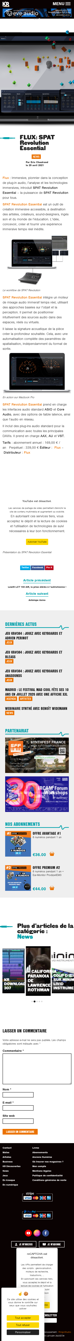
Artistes (25, 699)
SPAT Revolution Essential (22, 204)
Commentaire (13, 1051)
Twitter (25, 567)
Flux (6, 178)
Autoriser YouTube (37, 541)
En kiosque (9, 1180)
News (36, 157)
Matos (6, 1152)
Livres (35, 1147)
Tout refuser (23, 1325)
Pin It (49, 567)
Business (8, 1161)
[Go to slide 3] (39, 19)
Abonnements (40, 1152)
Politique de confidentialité (47, 1175)
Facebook (37, 567)
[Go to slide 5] (42, 1001)
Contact (7, 1147)
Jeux (9, 642)
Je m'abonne (54, 1244)
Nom (7, 1089)
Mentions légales (41, 1170)
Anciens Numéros (42, 1157)
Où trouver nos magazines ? (47, 1161)
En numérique (10, 1184)
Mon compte (39, 1166)
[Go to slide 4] (39, 1001)
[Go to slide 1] (34, 19)
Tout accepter (23, 1318)
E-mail (8, 1102)
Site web (9, 1116)
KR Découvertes (11, 1166)
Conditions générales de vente (49, 1180)
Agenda (11, 699)
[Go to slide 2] (37, 19)
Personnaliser (23, 1332)
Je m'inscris (26, 1244)
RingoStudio (65, 1332)
